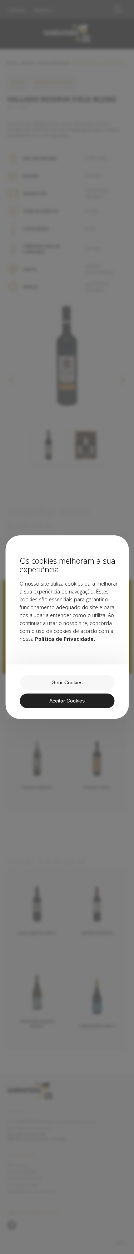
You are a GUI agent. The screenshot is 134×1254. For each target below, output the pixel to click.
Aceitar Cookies (67, 701)
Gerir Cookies (67, 682)
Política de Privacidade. (65, 638)
